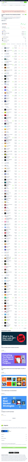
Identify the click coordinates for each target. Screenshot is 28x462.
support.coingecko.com (17, 11)
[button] (14, 418)
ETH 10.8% (19, 5)
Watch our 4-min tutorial (9, 18)
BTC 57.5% (17, 5)
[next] (21, 328)
